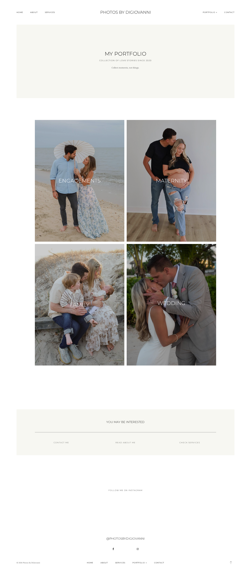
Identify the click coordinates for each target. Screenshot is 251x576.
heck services (190, 442)
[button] (231, 562)
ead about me (126, 442)
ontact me (62, 442)
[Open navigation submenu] (216, 12)
